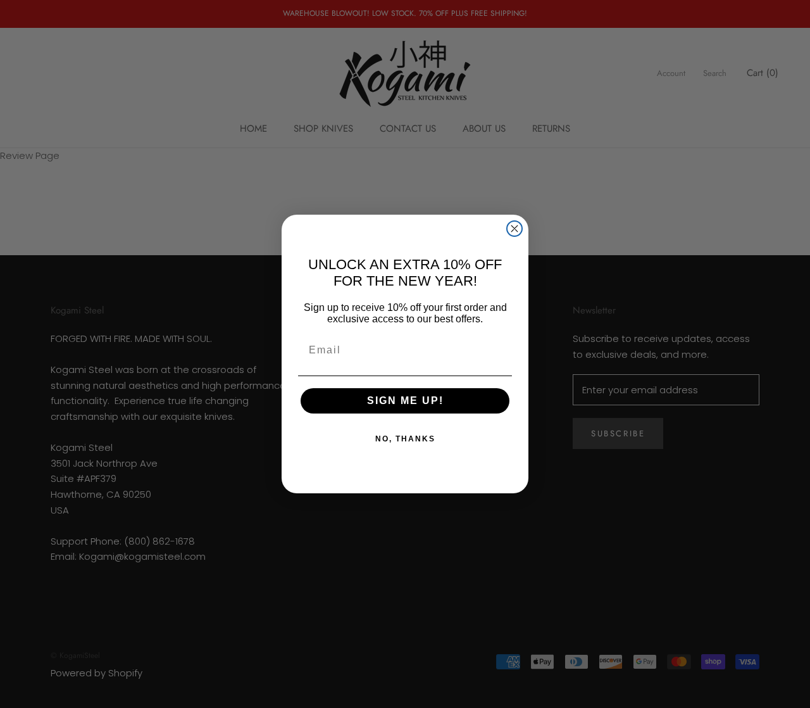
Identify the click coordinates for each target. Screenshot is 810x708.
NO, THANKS (405, 438)
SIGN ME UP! (405, 400)
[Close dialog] (514, 228)
